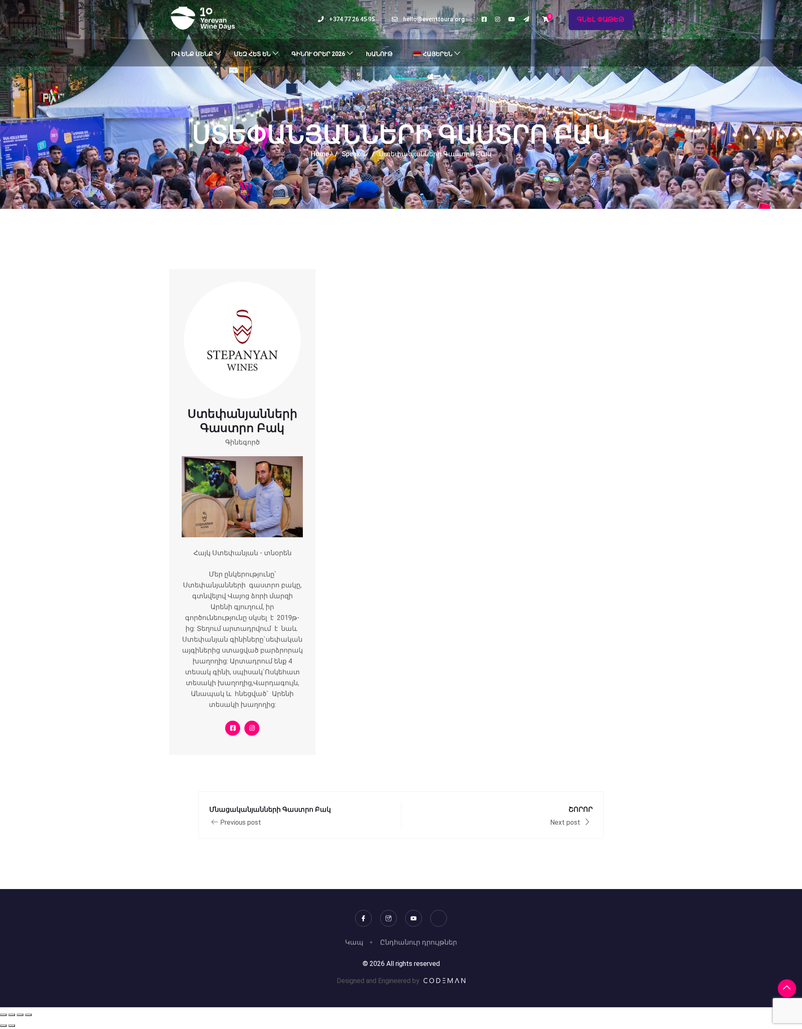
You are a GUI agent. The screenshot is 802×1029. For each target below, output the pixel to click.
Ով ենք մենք (192, 54)
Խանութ (379, 54)
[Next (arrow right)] (11, 1025)
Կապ (354, 942)
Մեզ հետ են (252, 54)
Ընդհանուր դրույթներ (418, 942)
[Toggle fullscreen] (11, 1015)
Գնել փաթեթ (600, 19)
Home (320, 154)
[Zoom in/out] (3, 1015)
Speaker (354, 154)
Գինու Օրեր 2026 (318, 54)
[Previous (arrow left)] (3, 1025)
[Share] (20, 1015)
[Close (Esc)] (28, 1015)
